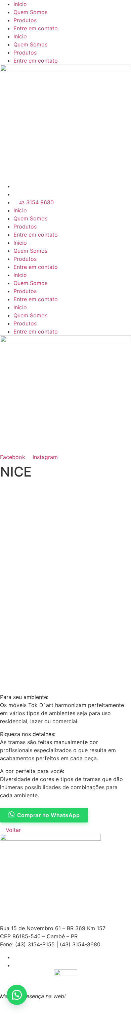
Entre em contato (35, 28)
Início (20, 4)
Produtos (25, 20)
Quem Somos (30, 12)
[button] (17, 995)
